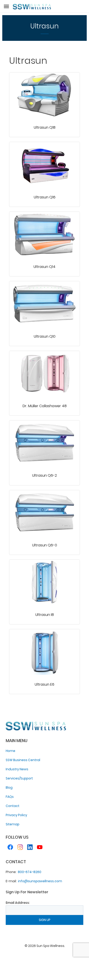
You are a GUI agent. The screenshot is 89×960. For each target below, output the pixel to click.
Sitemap (12, 824)
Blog (9, 787)
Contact (12, 806)
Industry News (17, 769)
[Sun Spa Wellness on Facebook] (10, 847)
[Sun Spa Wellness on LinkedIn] (30, 847)
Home (10, 751)
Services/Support (19, 778)
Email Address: (18, 902)
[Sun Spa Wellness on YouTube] (39, 847)
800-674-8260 (29, 872)
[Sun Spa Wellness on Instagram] (20, 847)
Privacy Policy (16, 815)
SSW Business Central (23, 760)
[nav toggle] (6, 6)
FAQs (10, 796)
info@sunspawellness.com (40, 881)
